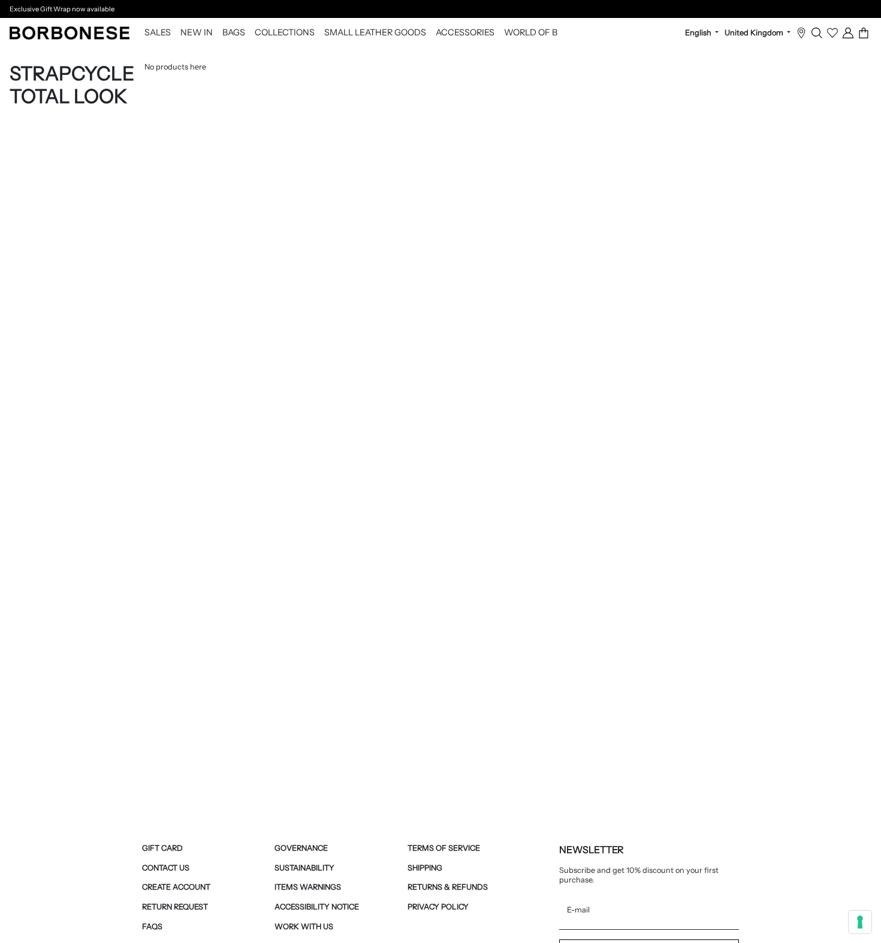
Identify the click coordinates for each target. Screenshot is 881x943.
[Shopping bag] (863, 33)
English (699, 33)
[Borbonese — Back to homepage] (69, 33)
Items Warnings (307, 886)
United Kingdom (755, 33)
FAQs (152, 926)
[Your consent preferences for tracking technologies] (860, 922)
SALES (157, 33)
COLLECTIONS (285, 33)
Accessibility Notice (316, 906)
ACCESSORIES (465, 33)
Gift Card (162, 848)
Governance (301, 848)
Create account (176, 886)
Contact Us (165, 867)
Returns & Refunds (448, 886)
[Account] (848, 33)
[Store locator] (801, 33)
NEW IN (196, 33)
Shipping (425, 867)
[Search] (816, 33)
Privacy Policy (438, 906)
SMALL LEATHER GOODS (375, 33)
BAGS (233, 33)
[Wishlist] (832, 33)
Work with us (303, 926)
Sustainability (304, 867)
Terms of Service (444, 848)
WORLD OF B (530, 33)
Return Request (175, 906)
